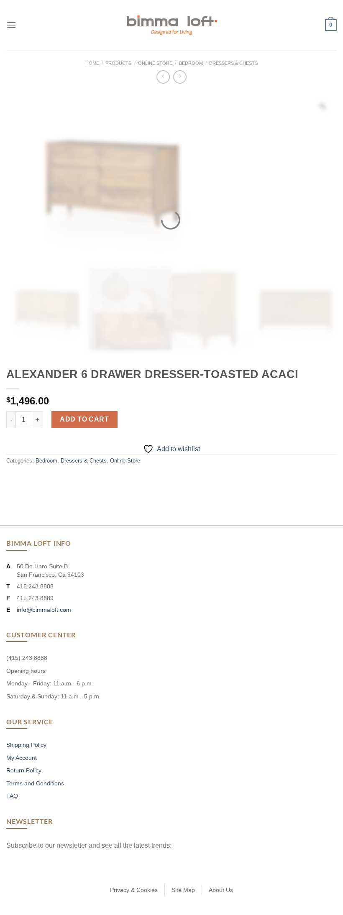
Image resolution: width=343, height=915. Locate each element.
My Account (21, 757)
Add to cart (84, 419)
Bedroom (191, 63)
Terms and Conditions (35, 783)
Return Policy (23, 770)
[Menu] (11, 25)
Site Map (183, 890)
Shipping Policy (26, 744)
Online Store (155, 63)
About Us (221, 890)
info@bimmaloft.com (44, 609)
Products (118, 63)
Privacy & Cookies (134, 890)
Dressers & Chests (233, 63)
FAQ (12, 795)
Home (92, 63)
